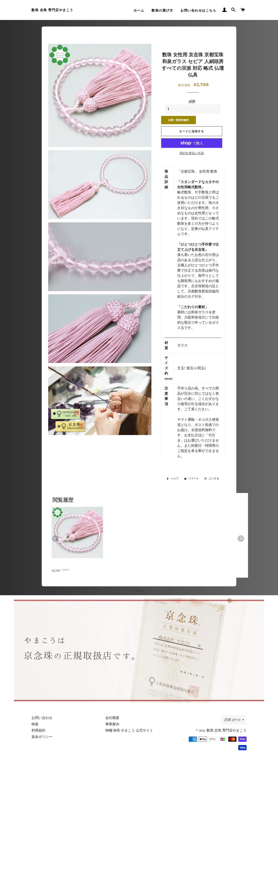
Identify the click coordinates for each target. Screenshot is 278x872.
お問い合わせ (41, 718)
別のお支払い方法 (192, 153)
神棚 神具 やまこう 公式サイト (129, 730)
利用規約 (38, 730)
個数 (191, 102)
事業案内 (112, 724)
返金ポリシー (41, 737)
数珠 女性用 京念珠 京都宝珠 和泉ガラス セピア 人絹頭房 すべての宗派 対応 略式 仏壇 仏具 (77, 565)
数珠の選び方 (162, 10)
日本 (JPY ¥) (232, 720)
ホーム (139, 10)
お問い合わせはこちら (198, 10)
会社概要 (112, 718)
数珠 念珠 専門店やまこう (52, 10)
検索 (34, 724)
